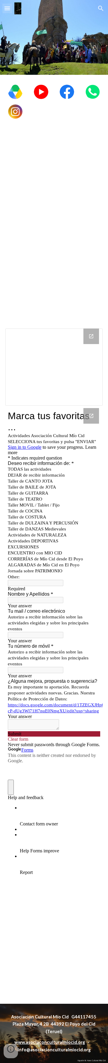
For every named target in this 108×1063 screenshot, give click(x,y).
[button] (7, 8)
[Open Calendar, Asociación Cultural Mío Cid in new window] (91, 336)
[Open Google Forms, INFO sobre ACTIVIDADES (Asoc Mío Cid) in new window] (91, 416)
